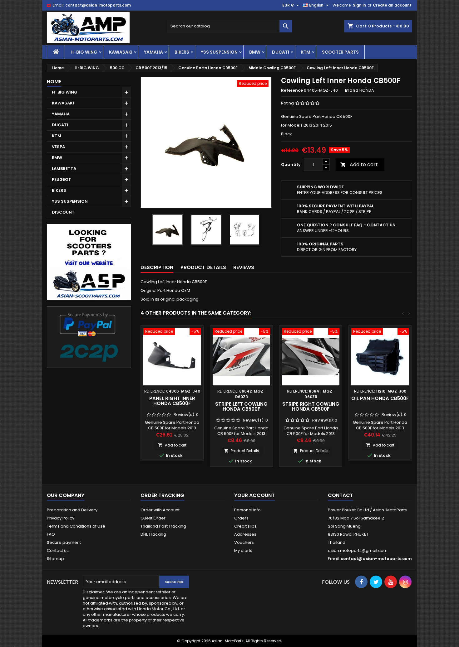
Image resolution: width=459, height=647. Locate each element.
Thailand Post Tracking (163, 526)
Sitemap (55, 559)
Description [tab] (157, 267)
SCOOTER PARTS (340, 52)
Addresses (245, 534)
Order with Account (160, 510)
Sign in (359, 5)
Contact (340, 495)
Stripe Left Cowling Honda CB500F (241, 406)
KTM (305, 52)
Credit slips (245, 526)
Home (54, 81)
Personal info (247, 510)
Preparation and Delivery (72, 510)
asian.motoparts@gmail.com (357, 550)
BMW (254, 52)
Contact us (58, 550)
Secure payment (64, 542)
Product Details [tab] (203, 267)
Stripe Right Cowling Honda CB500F (310, 406)
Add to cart (359, 164)
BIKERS (182, 52)
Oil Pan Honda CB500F (380, 398)
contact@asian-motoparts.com (98, 5)
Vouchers (244, 542)
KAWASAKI (120, 52)
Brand (351, 90)
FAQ (51, 534)
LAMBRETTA (64, 168)
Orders (241, 518)
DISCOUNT (63, 212)
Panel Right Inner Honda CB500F (172, 401)
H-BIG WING (84, 52)
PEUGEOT (61, 179)
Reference (292, 90)
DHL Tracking (153, 534)
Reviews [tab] (243, 267)
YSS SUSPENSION (219, 52)
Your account (254, 495)
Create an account (392, 5)
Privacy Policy (60, 518)
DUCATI (280, 52)
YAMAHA (153, 52)
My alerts (243, 550)
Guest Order (153, 518)
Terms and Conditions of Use (76, 526)
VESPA (58, 147)
